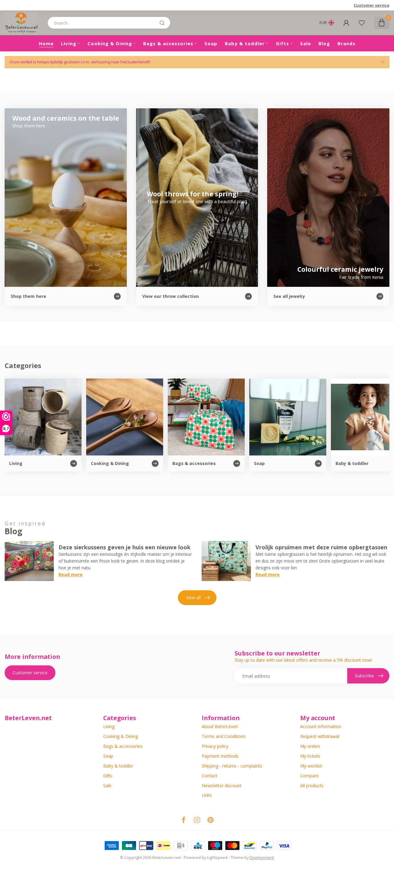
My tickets (310, 756)
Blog (324, 43)
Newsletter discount (222, 785)
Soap (210, 43)
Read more (70, 574)
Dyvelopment (262, 857)
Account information (320, 726)
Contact (209, 776)
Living (68, 43)
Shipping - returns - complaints (232, 766)
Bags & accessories (168, 43)
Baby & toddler (245, 43)
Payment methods (220, 756)
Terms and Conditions (224, 736)
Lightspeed (217, 857)
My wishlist (311, 766)
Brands (346, 43)
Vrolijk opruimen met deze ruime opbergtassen (321, 547)
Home (46, 43)
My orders (310, 746)
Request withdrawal (319, 736)
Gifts (282, 43)
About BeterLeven (220, 726)
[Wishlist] (362, 23)
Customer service (371, 5)
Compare (309, 776)
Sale (305, 43)
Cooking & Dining (109, 43)
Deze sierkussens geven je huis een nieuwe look (124, 547)
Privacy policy (215, 746)
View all (193, 597)
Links (207, 795)
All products (312, 785)
